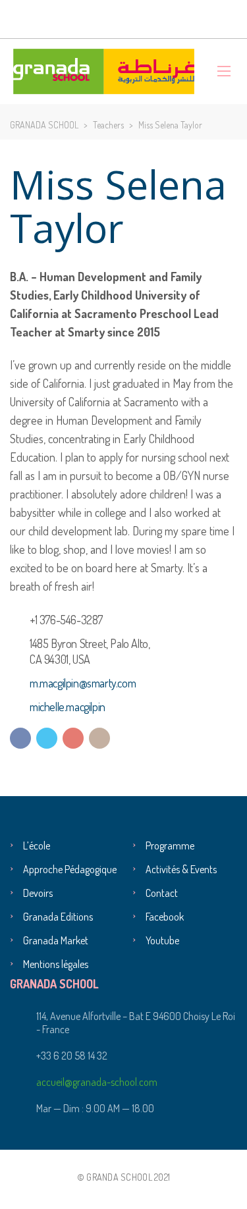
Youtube (162, 940)
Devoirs (38, 893)
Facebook (165, 916)
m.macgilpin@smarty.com (83, 683)
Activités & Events (181, 869)
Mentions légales (55, 964)
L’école (36, 845)
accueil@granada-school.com (96, 1081)
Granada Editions (58, 916)
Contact (162, 893)
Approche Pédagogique (70, 869)
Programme (170, 845)
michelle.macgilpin (67, 706)
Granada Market (55, 940)
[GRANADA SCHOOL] (103, 71)
